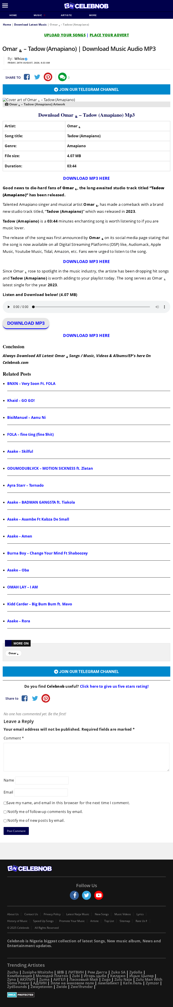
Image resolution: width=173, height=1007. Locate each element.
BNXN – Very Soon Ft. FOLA (31, 383)
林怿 (60, 972)
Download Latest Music (30, 24)
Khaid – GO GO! (21, 400)
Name (9, 779)
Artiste (66, 15)
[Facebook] (26, 77)
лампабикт (108, 983)
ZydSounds (17, 986)
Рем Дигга (97, 972)
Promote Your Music (72, 921)
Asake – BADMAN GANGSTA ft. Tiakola (41, 502)
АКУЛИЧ (27, 979)
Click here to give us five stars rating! (114, 686)
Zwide (61, 986)
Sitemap (125, 921)
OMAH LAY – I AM (22, 587)
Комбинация (19, 975)
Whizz (19, 58)
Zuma (44, 979)
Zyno (11, 979)
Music (38, 15)
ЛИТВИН (76, 972)
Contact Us (31, 914)
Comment (14, 738)
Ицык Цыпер (141, 975)
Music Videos (122, 914)
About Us (13, 914)
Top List (109, 921)
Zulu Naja (123, 979)
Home (13, 15)
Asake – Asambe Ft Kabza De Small (38, 519)
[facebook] (74, 895)
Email (8, 791)
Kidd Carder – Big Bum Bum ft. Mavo (39, 604)
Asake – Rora (18, 620)
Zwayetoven (41, 986)
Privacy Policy (52, 914)
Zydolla (135, 972)
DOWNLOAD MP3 (26, 323)
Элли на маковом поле (72, 983)
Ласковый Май (83, 979)
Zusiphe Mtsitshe (37, 972)
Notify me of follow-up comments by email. (45, 811)
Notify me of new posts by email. (36, 820)
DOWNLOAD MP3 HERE (86, 178)
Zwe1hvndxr (82, 986)
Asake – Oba (18, 570)
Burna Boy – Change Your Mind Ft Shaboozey (47, 553)
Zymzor (152, 983)
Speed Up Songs (43, 921)
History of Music (17, 921)
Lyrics (140, 914)
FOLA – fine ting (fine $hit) (30, 434)
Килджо (117, 975)
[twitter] (86, 895)
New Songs (102, 914)
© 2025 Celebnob (18, 928)
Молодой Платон (52, 975)
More (93, 15)
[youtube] (98, 895)
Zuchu (12, 972)
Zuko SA (118, 972)
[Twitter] (37, 77)
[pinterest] (48, 77)
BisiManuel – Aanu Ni (26, 417)
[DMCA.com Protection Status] (86, 995)
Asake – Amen (19, 536)
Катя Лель (132, 983)
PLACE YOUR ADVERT (109, 35)
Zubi (76, 975)
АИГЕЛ (59, 979)
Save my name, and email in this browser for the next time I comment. (68, 802)
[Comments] (62, 77)
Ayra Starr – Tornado (25, 485)
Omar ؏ (13, 653)
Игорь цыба (95, 975)
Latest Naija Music (77, 914)
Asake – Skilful (20, 451)
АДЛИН (40, 983)
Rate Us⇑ (142, 921)
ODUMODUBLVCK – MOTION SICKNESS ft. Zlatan (50, 468)
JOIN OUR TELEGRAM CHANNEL (88, 89)
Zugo (106, 979)
